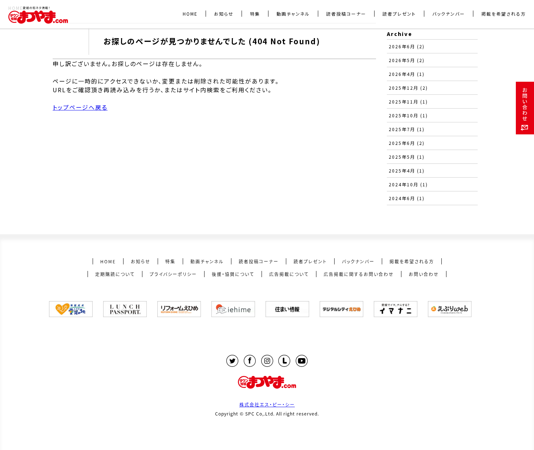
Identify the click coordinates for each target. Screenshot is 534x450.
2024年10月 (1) (408, 184)
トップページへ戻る (80, 107)
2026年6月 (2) (407, 46)
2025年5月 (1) (407, 157)
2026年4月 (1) (407, 74)
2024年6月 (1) (407, 198)
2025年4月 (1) (407, 170)
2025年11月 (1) (408, 101)
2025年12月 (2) (408, 88)
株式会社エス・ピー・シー (267, 404)
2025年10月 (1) (408, 115)
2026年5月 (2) (407, 60)
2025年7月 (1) (407, 129)
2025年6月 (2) (407, 143)
